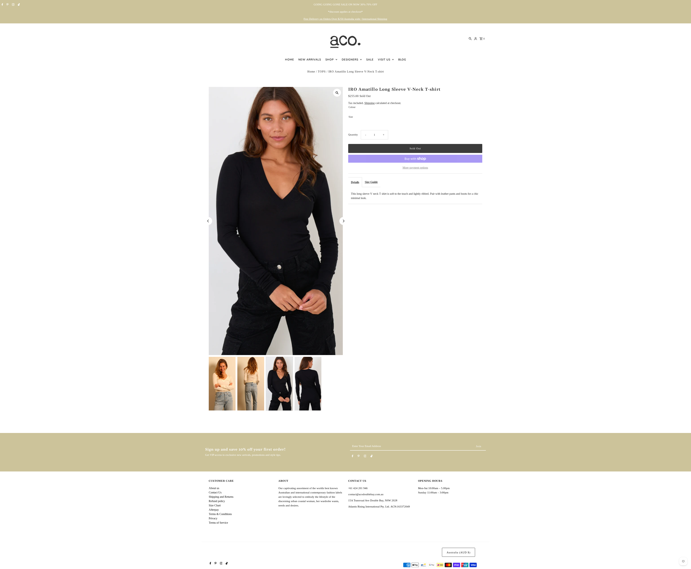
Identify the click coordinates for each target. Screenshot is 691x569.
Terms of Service (218, 522)
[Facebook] (2, 4)
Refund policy (217, 501)
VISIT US (384, 59)
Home (311, 71)
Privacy (213, 518)
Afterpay (214, 509)
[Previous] (208, 221)
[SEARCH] (470, 38)
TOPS (322, 71)
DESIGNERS (350, 59)
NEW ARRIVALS (309, 59)
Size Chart (215, 505)
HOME (289, 59)
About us (214, 488)
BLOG (402, 59)
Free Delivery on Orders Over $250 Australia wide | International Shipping (345, 18)
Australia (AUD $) (458, 552)
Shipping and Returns (221, 496)
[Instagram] (12, 4)
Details (355, 182)
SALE (370, 59)
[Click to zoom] (337, 93)
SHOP (329, 59)
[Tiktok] (18, 4)
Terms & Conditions (220, 514)
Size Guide (371, 182)
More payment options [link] (415, 167)
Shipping (369, 103)
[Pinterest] (7, 4)
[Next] (343, 221)
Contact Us (215, 492)
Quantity (353, 134)
